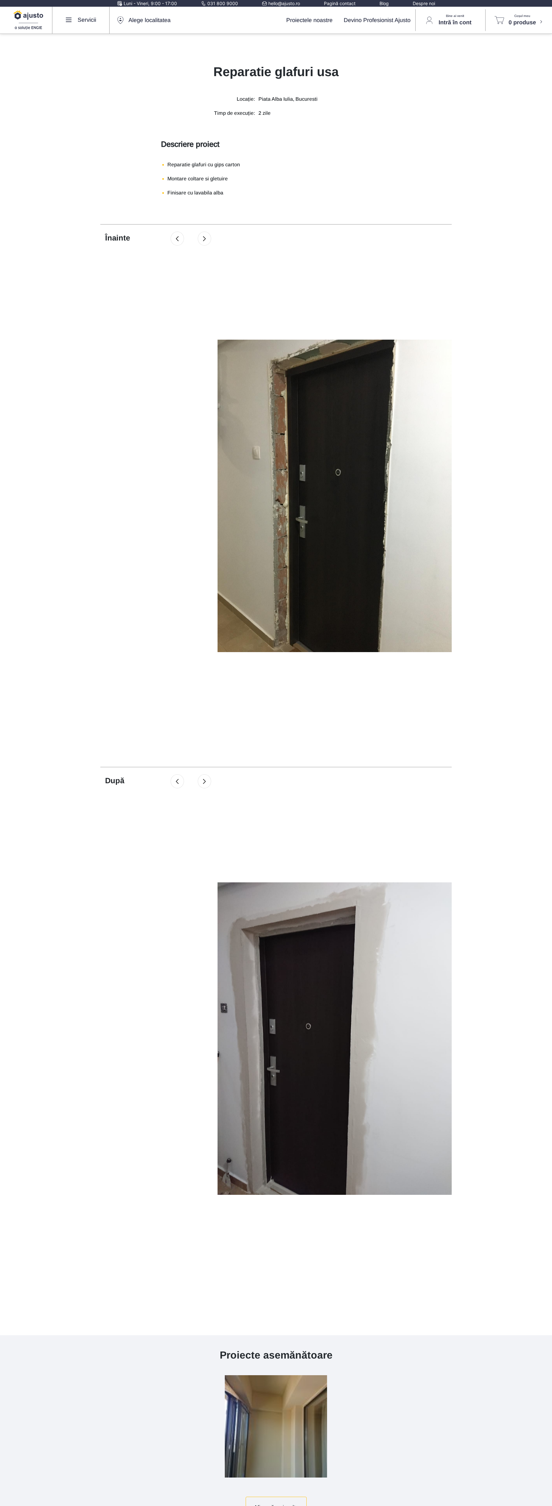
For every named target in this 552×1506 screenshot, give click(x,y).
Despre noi (424, 3)
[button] (177, 239)
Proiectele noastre (309, 20)
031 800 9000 (222, 3)
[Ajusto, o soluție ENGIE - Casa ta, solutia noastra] (28, 20)
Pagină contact (340, 3)
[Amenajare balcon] (276, 1426)
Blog (384, 3)
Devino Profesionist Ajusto (377, 20)
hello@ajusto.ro (283, 3)
